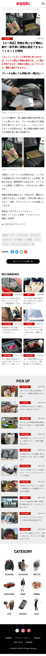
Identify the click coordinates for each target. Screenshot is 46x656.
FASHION (9, 574)
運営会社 (37, 638)
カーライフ (7, 240)
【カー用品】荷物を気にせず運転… (29, 9)
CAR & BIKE (9, 594)
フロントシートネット (20, 244)
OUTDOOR (23, 574)
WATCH (36, 574)
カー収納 (18, 240)
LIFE (9, 614)
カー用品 (28, 240)
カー (12, 235)
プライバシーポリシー (23, 638)
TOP (3, 9)
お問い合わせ (18, 642)
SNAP (23, 594)
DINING (37, 594)
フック (5, 244)
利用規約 (9, 638)
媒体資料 (29, 642)
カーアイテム (22, 235)
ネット (37, 240)
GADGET (11, 9)
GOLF (36, 614)
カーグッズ (35, 235)
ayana (5, 235)
